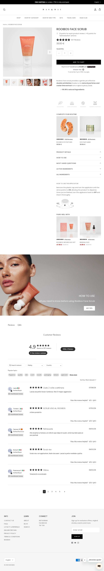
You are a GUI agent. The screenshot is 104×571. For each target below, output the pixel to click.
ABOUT (26, 520)
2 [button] (48, 491)
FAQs (6, 524)
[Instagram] (78, 542)
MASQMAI (12, 565)
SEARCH (27, 527)
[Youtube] (75, 542)
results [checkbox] (39, 375)
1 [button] (44, 491)
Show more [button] (73, 375)
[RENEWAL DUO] (90, 227)
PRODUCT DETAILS (63, 152)
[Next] (50, 52)
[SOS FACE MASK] (90, 126)
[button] (90, 400)
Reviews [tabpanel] (11, 325)
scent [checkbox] (32, 375)
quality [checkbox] (20, 375)
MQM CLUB (83, 18)
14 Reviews (91, 239)
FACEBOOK (43, 523)
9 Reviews (67, 239)
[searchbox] (16, 365)
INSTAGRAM (43, 520)
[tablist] (52, 325)
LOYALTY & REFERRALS (12, 527)
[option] (27, 52)
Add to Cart (78, 62)
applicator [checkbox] (64, 375)
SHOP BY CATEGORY (32, 18)
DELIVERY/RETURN (10, 530)
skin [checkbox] (26, 375)
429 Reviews (91, 139)
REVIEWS (7, 540)
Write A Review (68, 349)
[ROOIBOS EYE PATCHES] (67, 126)
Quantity (60, 49)
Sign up (77, 536)
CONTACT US (9, 520)
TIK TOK (42, 525)
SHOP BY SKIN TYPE (49, 18)
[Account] (94, 9)
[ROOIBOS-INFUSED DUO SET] (67, 227)
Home (5, 24)
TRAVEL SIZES (71, 18)
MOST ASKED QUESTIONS (66, 163)
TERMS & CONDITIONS (12, 537)
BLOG (26, 524)
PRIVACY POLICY (10, 533)
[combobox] (35, 365)
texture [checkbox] (56, 375)
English (97, 2)
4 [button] (55, 491)
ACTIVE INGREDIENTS (64, 169)
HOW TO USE (61, 158)
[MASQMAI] (52, 9)
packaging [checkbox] (47, 375)
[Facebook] (72, 542)
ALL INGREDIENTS (63, 174)
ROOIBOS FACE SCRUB (15, 24)
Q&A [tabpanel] (19, 325)
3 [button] (52, 491)
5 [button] (59, 491)
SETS (61, 18)
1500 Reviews (68, 139)
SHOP (19, 18)
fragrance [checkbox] (12, 375)
